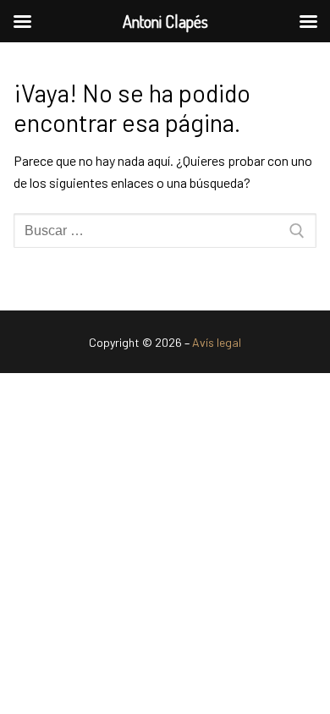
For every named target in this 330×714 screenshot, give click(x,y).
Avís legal (216, 342)
